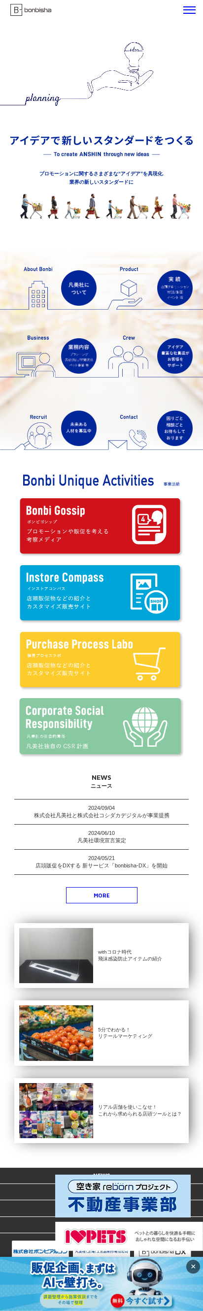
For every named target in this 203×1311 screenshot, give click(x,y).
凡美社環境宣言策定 (101, 840)
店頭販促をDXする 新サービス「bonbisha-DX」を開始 (101, 865)
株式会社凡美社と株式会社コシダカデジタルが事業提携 (101, 815)
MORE (102, 895)
